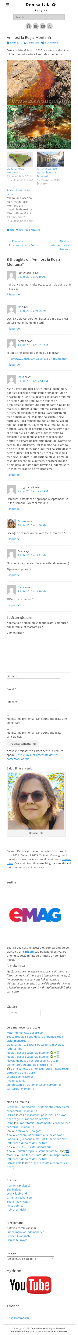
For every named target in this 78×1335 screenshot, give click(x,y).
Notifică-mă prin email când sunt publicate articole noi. (34, 734)
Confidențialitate (20, 1331)
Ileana (11, 1107)
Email (11, 689)
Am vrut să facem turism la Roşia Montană (48, 172)
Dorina (11, 1115)
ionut (21, 377)
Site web (12, 702)
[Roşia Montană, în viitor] (22, 206)
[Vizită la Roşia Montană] (20, 159)
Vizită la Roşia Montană (15, 170)
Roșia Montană (32, 229)
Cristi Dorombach (18, 1318)
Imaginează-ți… (16, 1080)
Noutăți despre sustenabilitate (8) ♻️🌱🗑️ (33, 1056)
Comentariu (15, 633)
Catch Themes (59, 1331)
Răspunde (13, 294)
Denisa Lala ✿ (41, 4)
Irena (10, 1123)
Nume (12, 676)
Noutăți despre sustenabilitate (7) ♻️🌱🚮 (42, 1151)
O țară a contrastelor (20, 1076)
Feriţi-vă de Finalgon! (28, 1131)
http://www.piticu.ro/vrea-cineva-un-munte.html (37, 358)
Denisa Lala (33, 42)
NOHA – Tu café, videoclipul (33, 1147)
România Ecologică (18, 1185)
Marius (11, 1155)
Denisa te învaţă (17, 1240)
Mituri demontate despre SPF (25, 1032)
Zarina (11, 1139)
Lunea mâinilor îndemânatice (25, 1232)
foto (12, 229)
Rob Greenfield (16, 1209)
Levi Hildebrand (17, 1193)
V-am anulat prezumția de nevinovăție (40, 1135)
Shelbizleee (14, 1189)
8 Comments (51, 42)
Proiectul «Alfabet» (18, 1236)
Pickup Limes (15, 1205)
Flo (19, 307)
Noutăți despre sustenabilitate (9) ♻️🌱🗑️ (33, 1052)
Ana (9, 1135)
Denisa (22, 521)
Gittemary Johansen (19, 1197)
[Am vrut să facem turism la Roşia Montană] (50, 159)
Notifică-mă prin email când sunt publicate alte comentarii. (37, 720)
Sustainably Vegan (18, 1201)
